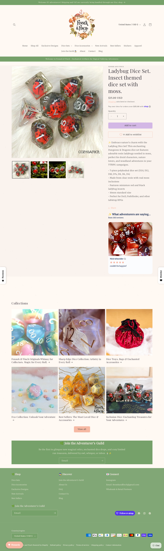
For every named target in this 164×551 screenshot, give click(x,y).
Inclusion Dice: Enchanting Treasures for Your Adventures (129, 418)
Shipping (112, 102)
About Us (63, 485)
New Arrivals (18, 494)
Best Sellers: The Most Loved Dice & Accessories (78, 418)
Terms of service (82, 545)
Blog (61, 498)
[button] (14, 25)
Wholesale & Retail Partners (119, 489)
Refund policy (55, 545)
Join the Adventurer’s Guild (71, 480)
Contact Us (64, 494)
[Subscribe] (102, 461)
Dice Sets (16, 480)
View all (82, 429)
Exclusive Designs (20, 489)
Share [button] (113, 208)
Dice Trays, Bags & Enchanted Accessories (122, 361)
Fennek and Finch (25, 545)
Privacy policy (68, 545)
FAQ (61, 489)
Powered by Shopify (40, 545)
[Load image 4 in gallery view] (75, 169)
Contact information (113, 545)
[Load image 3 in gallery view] (57, 169)
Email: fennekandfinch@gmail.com (122, 485)
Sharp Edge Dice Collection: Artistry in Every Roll (80, 361)
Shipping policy (97, 545)
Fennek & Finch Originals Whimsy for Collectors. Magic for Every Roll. (32, 361)
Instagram (111, 480)
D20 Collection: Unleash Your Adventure (33, 416)
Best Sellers (17, 498)
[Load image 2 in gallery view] (39, 169)
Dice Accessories (19, 485)
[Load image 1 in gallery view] (20, 169)
